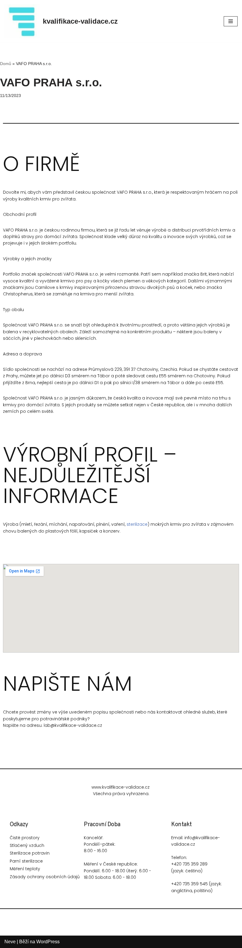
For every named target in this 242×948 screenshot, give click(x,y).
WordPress (48, 941)
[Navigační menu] (231, 21)
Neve (10, 941)
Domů (5, 63)
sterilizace (137, 524)
